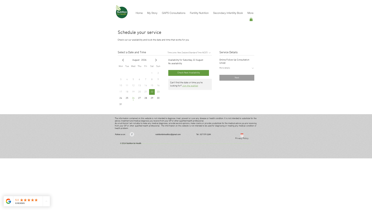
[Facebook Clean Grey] (132, 134)
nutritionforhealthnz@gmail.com (168, 134)
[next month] (156, 60)
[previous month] (123, 60)
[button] (251, 19)
